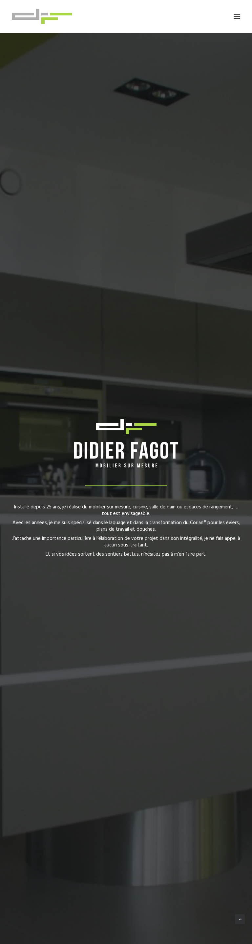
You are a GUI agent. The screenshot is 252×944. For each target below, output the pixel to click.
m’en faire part (189, 554)
